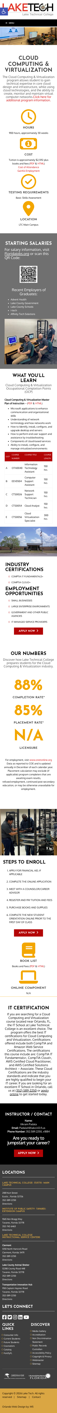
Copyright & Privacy (42, 1356)
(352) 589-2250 (26, 1090)
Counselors (9, 1346)
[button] (4, 11)
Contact (36, 1396)
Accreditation (38, 1334)
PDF (32, 163)
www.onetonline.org (40, 759)
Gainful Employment (28, 170)
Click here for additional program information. (28, 98)
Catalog (7, 1349)
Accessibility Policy (41, 1353)
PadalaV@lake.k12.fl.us (32, 1127)
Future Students (11, 1342)
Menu (11, 23)
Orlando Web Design (13, 1406)
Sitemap (36, 1363)
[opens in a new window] (4, 1317)
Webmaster (38, 1360)
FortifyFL (8, 1353)
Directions (7, 1203)
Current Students (12, 1338)
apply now (25, 1153)
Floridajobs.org (17, 253)
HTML (41, 163)
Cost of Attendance (28, 167)
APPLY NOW (24, 631)
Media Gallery (39, 1331)
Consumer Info (11, 1335)
